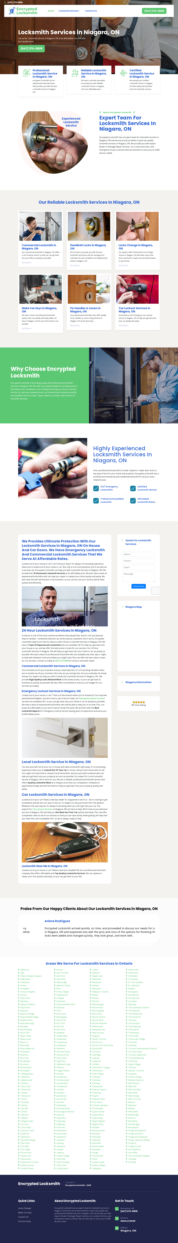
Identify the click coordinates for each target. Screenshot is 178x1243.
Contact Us (91, 10)
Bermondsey (26, 1029)
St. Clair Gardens (135, 982)
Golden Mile (61, 1036)
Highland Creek (63, 1064)
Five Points (61, 1013)
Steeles (131, 988)
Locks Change (24, 1208)
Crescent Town (27, 1130)
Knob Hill (60, 1127)
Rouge (95, 1152)
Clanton (24, 1111)
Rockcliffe (96, 1143)
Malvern (96, 972)
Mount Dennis (98, 1017)
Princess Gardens (100, 1105)
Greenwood (61, 1042)
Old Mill (95, 1064)
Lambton (60, 1140)
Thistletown (133, 1032)
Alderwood (25, 979)
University (132, 1061)
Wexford (132, 1105)
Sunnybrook (133, 998)
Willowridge (133, 1114)
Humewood (61, 1086)
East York (60, 976)
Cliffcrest (24, 1114)
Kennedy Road (62, 1108)
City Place (24, 1102)
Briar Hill (24, 1058)
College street (26, 1121)
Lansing (60, 1143)
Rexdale (95, 1127)
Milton (95, 995)
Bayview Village (27, 1013)
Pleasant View (98, 1099)
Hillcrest (60, 1067)
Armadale (24, 988)
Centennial (25, 1089)
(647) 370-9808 (15, 2)
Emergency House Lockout (92, 698)
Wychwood (133, 1127)
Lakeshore (61, 1137)
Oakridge (96, 1054)
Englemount (62, 995)
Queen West (97, 1114)
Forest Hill (61, 1020)
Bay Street (25, 1007)
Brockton (24, 1064)
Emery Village (62, 991)
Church (23, 1099)
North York (97, 1042)
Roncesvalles (98, 1146)
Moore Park (97, 1007)
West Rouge (133, 1095)
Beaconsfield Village (29, 1017)
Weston (131, 1102)
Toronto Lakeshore (137, 1054)
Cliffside (24, 1118)
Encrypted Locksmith (39, 1183)
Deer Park (25, 1143)
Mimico (95, 998)
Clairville (24, 1108)
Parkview (96, 1080)
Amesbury (25, 982)
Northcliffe (97, 1048)
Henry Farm (61, 1058)
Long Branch (62, 1168)
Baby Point (25, 998)
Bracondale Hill (27, 1048)
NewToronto (98, 1032)
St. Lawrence (134, 985)
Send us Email (127, 1220)
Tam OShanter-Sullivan (138, 1007)
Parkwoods (97, 1086)
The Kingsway (134, 1026)
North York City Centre (102, 1045)
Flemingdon (61, 1017)
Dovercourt (25, 1155)
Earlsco (59, 969)
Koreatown (61, 1130)
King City (60, 1114)
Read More (26, 262)
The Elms (132, 1020)
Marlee (95, 985)
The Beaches (134, 1010)
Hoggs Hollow (62, 1070)
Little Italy (60, 1159)
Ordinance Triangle (101, 1067)
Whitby (131, 1108)
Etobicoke (60, 1001)
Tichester (132, 1045)
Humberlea (61, 1077)
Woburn (132, 1118)
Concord (24, 1124)
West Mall (132, 1092)
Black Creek (25, 1036)
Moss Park (97, 1013)
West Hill (132, 1086)
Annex (23, 985)
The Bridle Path (135, 1013)
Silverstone (133, 969)
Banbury (24, 1001)
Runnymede (97, 1155)
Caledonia (24, 1077)
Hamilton (60, 1048)
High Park (61, 1061)
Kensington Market (65, 1111)
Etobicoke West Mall (65, 1004)
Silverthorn (133, 972)
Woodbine (133, 1121)
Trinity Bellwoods (136, 1058)
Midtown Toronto (100, 991)
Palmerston (97, 1070)
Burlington (25, 1070)
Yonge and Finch (135, 1133)
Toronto (132, 1067)
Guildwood (61, 1045)
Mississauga (98, 1004)
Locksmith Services (68, 10)
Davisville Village (27, 1140)
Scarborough (98, 1162)
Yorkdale (132, 1159)
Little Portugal (63, 1162)
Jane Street (61, 1099)
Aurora (23, 995)
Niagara (96, 1036)
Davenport (25, 1137)
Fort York (60, 1023)
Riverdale (96, 1137)
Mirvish (95, 1001)
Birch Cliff (24, 1032)
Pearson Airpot (99, 1089)
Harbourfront (62, 1054)
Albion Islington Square (31, 976)
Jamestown (61, 1095)
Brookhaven (26, 1067)
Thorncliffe (133, 1036)
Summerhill (133, 995)
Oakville (95, 1058)
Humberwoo (62, 1083)
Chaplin (23, 1092)
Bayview (24, 1010)
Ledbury (60, 1152)
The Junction (134, 1023)
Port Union (97, 1102)
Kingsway (60, 1124)
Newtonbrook (98, 1029)
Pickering (96, 1092)
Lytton (95, 969)
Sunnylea (132, 1001)
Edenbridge (61, 982)
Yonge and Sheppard (137, 1137)
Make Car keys (25, 1212)
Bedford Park (26, 1020)
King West (61, 1118)
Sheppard (96, 1168)
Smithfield (132, 976)
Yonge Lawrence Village (139, 1140)
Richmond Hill (98, 1130)
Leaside (59, 1149)
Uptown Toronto (136, 1070)
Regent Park (98, 1124)
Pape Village (97, 1073)
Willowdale (133, 1111)
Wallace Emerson (136, 1080)
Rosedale (96, 1149)
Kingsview (61, 1121)
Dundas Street (27, 1168)
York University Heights (139, 1155)
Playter (95, 1095)
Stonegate (133, 991)
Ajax (22, 972)
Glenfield (60, 1032)
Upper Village (134, 1064)
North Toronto (99, 1039)
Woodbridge (133, 1124)
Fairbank (60, 1007)
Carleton (24, 1083)
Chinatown (25, 1095)
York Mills (132, 1152)
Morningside (98, 1010)
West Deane (133, 1083)
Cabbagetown (26, 1073)
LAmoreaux (61, 1133)
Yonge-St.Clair (134, 1146)
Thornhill (132, 1042)
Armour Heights (27, 991)
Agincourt (24, 969)
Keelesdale (61, 1105)
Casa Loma (25, 1086)
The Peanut (133, 1029)
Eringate (60, 998)
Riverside (96, 1140)
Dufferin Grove (27, 1165)
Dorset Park (25, 1152)
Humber (60, 1073)
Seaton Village (98, 1165)
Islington (60, 1092)
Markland (96, 982)
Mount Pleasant (99, 1023)
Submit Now (138, 586)
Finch (58, 1010)
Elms (58, 988)
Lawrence (60, 1146)
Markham (96, 979)
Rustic (95, 1159)
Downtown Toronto (29, 1162)
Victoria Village (135, 1077)
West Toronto (134, 1099)
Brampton (25, 1051)
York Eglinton (134, 1149)
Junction (60, 1102)
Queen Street (98, 1111)
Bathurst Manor (27, 1004)
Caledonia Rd (26, 1080)
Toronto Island (135, 1051)
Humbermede (62, 1080)
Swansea (132, 1004)
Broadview (25, 1061)
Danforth (24, 1133)
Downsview (25, 1159)
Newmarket (97, 1026)
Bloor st (24, 1042)
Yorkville (132, 1162)
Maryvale (96, 988)
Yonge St (132, 1143)
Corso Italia (25, 1127)
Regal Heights (98, 1121)
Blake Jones (25, 1039)
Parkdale (96, 1077)
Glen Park (60, 1029)
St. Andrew (133, 979)
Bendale (24, 1026)
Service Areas (24, 1221)
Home (51, 10)
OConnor (96, 1051)
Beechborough (27, 1023)
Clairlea (23, 1105)
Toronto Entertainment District (142, 1048)
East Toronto (62, 972)
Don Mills (24, 1146)
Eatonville (60, 979)
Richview (96, 1133)
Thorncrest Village (136, 1039)
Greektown (61, 1039)
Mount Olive (97, 1020)
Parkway (96, 1083)
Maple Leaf (97, 976)
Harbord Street (63, 1051)
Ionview (59, 1089)
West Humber (134, 1089)
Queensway (97, 1118)
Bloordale (24, 1045)
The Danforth (134, 1017)
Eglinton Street (63, 985)
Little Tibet (61, 1165)
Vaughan (132, 1073)
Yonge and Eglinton (137, 1130)
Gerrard (60, 1026)
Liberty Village (62, 1155)
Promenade (97, 1108)
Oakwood (96, 1061)
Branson (24, 1054)
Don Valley (25, 1149)
